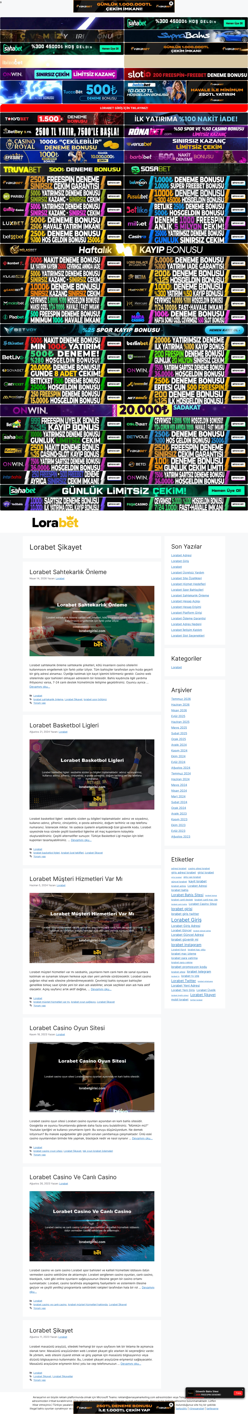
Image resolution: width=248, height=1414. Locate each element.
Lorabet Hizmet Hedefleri (188, 584)
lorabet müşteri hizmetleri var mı (51, 1001)
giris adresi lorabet (183, 872)
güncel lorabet (179, 881)
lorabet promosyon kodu (189, 967)
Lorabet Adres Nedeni (186, 624)
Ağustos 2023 (180, 836)
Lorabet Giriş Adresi (185, 926)
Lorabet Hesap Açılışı (185, 601)
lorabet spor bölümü (95, 699)
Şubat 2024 (179, 802)
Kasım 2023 (179, 819)
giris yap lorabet (192, 877)
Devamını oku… (40, 686)
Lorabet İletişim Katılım (186, 630)
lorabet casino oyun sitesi (47, 1150)
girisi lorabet (206, 872)
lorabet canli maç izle (206, 899)
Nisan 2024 (179, 790)
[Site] (62, 182)
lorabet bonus (211, 895)
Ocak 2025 (178, 739)
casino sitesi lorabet (199, 868)
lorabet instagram (186, 944)
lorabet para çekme (181, 962)
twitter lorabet (196, 1000)
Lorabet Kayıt (178, 949)
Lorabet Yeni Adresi (185, 985)
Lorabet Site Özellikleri (186, 578)
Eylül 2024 (178, 762)
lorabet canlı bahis (179, 904)
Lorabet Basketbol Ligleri (64, 725)
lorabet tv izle (190, 976)
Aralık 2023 (179, 813)
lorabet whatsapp (205, 981)
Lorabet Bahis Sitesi (187, 895)
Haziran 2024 (180, 779)
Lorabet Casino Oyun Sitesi (67, 1027)
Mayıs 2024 (179, 785)
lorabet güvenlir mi (184, 939)
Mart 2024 (178, 796)
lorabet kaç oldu (196, 949)
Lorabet (37, 695)
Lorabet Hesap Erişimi (186, 607)
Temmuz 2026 (181, 699)
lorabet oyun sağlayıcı (83, 1001)
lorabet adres (178, 886)
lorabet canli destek (182, 899)
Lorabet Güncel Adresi (187, 935)
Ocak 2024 (178, 808)
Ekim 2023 (178, 825)
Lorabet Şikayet (73, 699)
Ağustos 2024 (180, 767)
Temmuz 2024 (181, 773)
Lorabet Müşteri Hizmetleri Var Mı (76, 878)
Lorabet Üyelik (206, 990)
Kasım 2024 (179, 750)
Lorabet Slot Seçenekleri (187, 635)
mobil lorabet (179, 999)
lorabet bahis (179, 890)
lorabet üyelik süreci (180, 995)
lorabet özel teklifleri (72, 852)
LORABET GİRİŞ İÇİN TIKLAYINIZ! (124, 108)
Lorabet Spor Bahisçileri (187, 589)
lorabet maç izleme (183, 953)
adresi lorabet (178, 868)
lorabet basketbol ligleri (46, 852)
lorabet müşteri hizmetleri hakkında (88, 1304)
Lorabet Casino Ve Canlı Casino (73, 1177)
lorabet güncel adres (202, 931)
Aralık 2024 (179, 744)
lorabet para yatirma (184, 958)
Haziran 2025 (180, 722)
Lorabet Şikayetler (62, 1376)
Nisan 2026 (179, 710)
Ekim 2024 (178, 756)
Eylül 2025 (178, 716)
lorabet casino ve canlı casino (50, 1304)
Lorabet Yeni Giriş (183, 990)
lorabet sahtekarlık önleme (48, 699)
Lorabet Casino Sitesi (203, 904)
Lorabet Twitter (183, 981)
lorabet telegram (199, 971)
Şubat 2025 (179, 733)
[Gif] (124, 250)
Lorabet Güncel (181, 930)
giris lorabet (176, 877)
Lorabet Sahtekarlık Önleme (68, 571)
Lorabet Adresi (181, 555)
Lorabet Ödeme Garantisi (188, 618)
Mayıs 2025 (179, 727)
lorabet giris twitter (185, 914)
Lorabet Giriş (180, 561)
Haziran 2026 (180, 704)
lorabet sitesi (178, 972)
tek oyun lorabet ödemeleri (98, 1150)
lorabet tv (175, 976)
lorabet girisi (181, 909)
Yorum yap (39, 702)
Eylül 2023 (178, 831)
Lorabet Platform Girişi (186, 612)
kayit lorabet (198, 881)
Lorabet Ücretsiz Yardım (187, 572)
